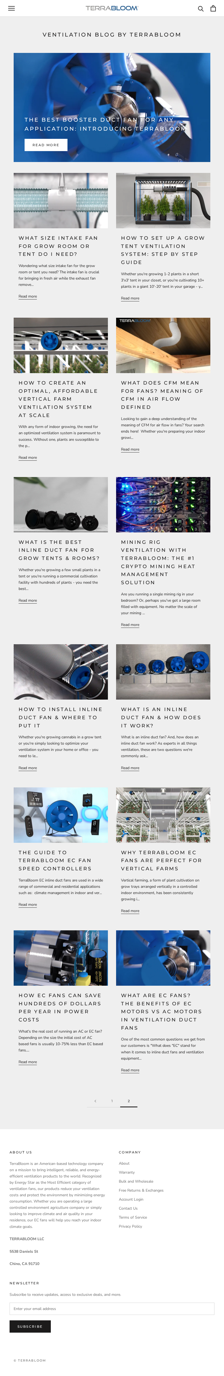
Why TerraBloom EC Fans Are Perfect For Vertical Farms (161, 861)
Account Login (131, 1199)
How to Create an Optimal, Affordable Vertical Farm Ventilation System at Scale (58, 399)
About (124, 1163)
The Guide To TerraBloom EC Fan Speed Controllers (56, 861)
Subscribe (30, 1326)
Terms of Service (133, 1217)
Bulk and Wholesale (136, 1181)
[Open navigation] (11, 8)
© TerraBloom (30, 1360)
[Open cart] (213, 8)
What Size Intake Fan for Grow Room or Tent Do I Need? (59, 246)
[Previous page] (95, 1101)
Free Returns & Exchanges (141, 1190)
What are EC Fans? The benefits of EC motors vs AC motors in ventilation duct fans (161, 1012)
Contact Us (128, 1208)
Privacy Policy (130, 1226)
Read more (46, 145)
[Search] (201, 8)
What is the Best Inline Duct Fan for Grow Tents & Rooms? (59, 550)
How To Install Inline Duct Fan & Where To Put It (61, 717)
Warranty (127, 1172)
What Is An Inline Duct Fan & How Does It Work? (161, 717)
